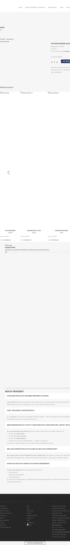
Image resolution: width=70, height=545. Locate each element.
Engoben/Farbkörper (6, 513)
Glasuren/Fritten (4, 510)
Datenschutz (30, 522)
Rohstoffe (3, 506)
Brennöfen (3, 525)
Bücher (2, 518)
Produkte (2, 39)
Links (28, 508)
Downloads (30, 510)
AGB (28, 520)
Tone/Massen (4, 508)
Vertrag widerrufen (35, 543)
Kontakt (29, 513)
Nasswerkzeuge (4, 41)
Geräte (2, 522)
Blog (28, 506)
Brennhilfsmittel (4, 520)
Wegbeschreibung (32, 515)
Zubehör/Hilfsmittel (5, 527)
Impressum (30, 518)
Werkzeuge (10, 39)
